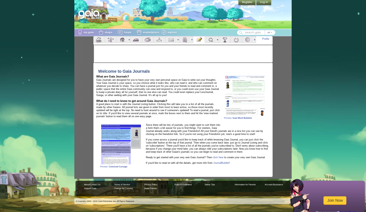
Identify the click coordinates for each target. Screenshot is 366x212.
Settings (248, 39)
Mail (171, 39)
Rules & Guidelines (183, 184)
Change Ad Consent (123, 188)
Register (247, 3)
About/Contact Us (92, 184)
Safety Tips (210, 184)
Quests (210, 39)
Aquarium (148, 39)
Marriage (236, 39)
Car (136, 39)
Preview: (238, 118)
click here (218, 157)
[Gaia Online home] (89, 14)
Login (263, 3)
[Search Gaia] (241, 33)
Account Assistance (274, 184)
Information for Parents (245, 184)
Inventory (159, 39)
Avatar (110, 39)
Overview (99, 39)
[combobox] (256, 32)
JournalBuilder (221, 162)
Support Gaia (90, 188)
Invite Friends (150, 188)
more (129, 39)
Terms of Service (122, 184)
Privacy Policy (150, 184)
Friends (185, 39)
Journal (199, 39)
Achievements (224, 39)
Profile (265, 38)
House (122, 39)
